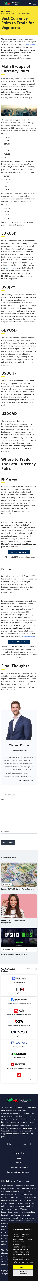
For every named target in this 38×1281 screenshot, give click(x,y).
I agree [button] (22, 1267)
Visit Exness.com (19, 641)
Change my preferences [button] (23, 1272)
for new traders (29, 44)
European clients (28, 636)
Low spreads (11, 268)
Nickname (5, 831)
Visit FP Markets (19, 552)
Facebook (27, 1144)
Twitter (10, 1144)
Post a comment (8, 842)
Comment (5, 799)
